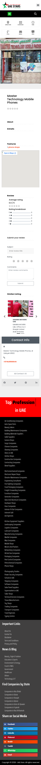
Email (20, 34)
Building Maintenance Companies (16, 430)
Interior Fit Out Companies (13, 509)
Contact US (21, 373)
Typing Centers (10, 616)
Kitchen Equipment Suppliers (14, 521)
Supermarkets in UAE (12, 590)
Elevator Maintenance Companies (16, 477)
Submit (20, 283)
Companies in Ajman (11, 701)
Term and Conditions (11, 640)
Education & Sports (11, 659)
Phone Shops (9, 565)
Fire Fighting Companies (13, 483)
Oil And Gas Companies (12, 553)
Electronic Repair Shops (12, 474)
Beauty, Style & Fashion (13, 656)
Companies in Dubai (11, 694)
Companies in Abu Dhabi (13, 691)
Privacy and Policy (11, 643)
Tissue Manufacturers (12, 600)
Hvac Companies (10, 506)
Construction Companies (13, 459)
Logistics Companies (11, 527)
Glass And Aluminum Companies (15, 499)
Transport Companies (12, 609)
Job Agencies (9, 515)
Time (33, 25)
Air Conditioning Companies (14, 420)
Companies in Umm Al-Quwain (15, 704)
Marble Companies (11, 537)
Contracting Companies (12, 462)
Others (7, 675)
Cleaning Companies (11, 449)
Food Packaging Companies (14, 487)
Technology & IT (10, 678)
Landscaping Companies (13, 524)
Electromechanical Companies (15, 471)
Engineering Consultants (13, 480)
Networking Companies (12, 549)
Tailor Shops (9, 593)
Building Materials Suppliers (14, 433)
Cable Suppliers (10, 436)
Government (9, 669)
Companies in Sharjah (12, 697)
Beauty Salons (9, 427)
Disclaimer (8, 637)
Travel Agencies (10, 612)
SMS (33, 34)
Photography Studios (12, 571)
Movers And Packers (11, 546)
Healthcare (8, 672)
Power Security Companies (14, 574)
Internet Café (9, 512)
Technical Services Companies (14, 596)
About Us (8, 631)
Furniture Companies (12, 493)
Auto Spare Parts (10, 424)
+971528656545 (10, 362)
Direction (8, 25)
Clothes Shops (9, 456)
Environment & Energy (12, 662)
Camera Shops (9, 440)
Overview (20, 25)
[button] (38, 5)
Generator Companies (12, 496)
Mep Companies (10, 540)
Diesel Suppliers (10, 465)
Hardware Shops (10, 503)
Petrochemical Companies (13, 562)
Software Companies (11, 584)
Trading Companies (11, 606)
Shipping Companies (11, 580)
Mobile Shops (9, 543)
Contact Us (8, 634)
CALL (8, 34)
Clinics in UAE (9, 452)
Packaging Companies (12, 556)
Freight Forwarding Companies (15, 490)
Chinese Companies (11, 446)
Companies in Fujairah (12, 707)
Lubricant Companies (12, 530)
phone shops (14, 147)
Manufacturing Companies (13, 534)
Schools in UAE (9, 577)
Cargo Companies (10, 443)
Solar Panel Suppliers (12, 587)
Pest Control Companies (12, 559)
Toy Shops (8, 603)
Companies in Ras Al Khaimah (14, 710)
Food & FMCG (9, 666)
